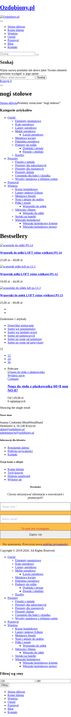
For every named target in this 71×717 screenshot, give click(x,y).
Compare (13, 378)
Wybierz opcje (16, 375)
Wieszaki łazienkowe (27, 220)
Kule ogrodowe (24, 124)
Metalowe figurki (25, 196)
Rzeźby (19, 155)
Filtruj (5, 685)
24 (9, 358)
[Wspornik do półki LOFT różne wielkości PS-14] (16, 245)
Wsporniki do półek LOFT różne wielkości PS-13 (31, 295)
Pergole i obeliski (33, 151)
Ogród (11, 117)
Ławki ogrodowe (33, 134)
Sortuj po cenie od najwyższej (25, 342)
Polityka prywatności (20, 451)
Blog (10, 708)
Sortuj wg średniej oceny (22, 332)
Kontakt (12, 454)
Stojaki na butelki (25, 216)
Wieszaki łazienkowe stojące (40, 226)
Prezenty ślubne (24, 172)
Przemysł (13, 182)
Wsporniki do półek (34, 206)
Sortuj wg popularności (21, 328)
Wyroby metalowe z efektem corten (36, 179)
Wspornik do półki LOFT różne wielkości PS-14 (31, 252)
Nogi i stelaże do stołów (29, 199)
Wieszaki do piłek (33, 213)
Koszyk (6, 81)
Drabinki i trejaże (33, 148)
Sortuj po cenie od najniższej (25, 339)
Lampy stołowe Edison (29, 192)
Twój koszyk (15, 472)
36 (9, 362)
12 (9, 355)
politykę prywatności (55, 544)
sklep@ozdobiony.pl (12, 429)
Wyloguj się (15, 479)
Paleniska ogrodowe (27, 141)
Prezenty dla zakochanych (30, 165)
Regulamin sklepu (18, 447)
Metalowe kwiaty (25, 138)
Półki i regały (23, 202)
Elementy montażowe (28, 121)
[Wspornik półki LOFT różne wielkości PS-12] (18, 266)
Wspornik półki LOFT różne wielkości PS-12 (29, 274)
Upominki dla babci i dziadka (32, 175)
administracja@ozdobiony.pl (17, 432)
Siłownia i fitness (25, 209)
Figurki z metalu (25, 162)
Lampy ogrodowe (26, 127)
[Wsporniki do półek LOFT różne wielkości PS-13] (20, 288)
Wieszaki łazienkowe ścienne (40, 223)
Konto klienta (16, 469)
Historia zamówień (19, 476)
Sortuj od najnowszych (21, 335)
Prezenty (13, 158)
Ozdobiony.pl (17, 7)
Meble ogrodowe (25, 131)
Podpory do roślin (26, 144)
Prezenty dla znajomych (29, 168)
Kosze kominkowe (26, 189)
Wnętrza (13, 185)
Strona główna (8, 103)
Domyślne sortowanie (21, 325)
